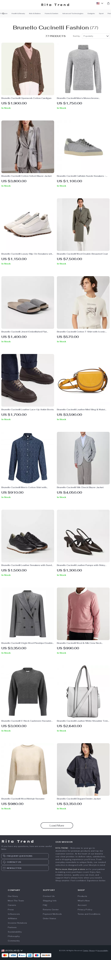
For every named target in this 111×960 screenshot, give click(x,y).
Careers (12, 905)
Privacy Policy (85, 909)
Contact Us (49, 896)
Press (11, 909)
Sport (101, 13)
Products (82, 896)
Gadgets (91, 13)
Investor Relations (17, 923)
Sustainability (15, 932)
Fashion (3, 13)
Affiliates (12, 918)
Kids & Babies (35, 13)
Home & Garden (51, 13)
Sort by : (77, 36)
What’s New (84, 900)
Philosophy (14, 936)
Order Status (49, 918)
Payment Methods (52, 914)
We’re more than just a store (70, 869)
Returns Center (51, 909)
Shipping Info (50, 900)
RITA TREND (62, 848)
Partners (12, 927)
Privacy (92, 950)
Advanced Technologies (72, 13)
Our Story (13, 896)
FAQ (45, 905)
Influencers (14, 914)
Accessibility (102, 950)
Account (82, 905)
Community (14, 940)
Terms (85, 950)
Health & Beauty (18, 13)
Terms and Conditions (89, 914)
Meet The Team (16, 900)
